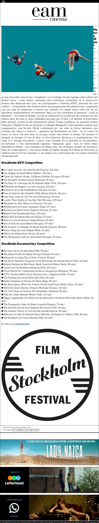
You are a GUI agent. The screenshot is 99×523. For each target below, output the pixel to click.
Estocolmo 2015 (26, 430)
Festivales (35, 430)
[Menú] (3, 1)
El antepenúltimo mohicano (35, 7)
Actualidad (16, 430)
